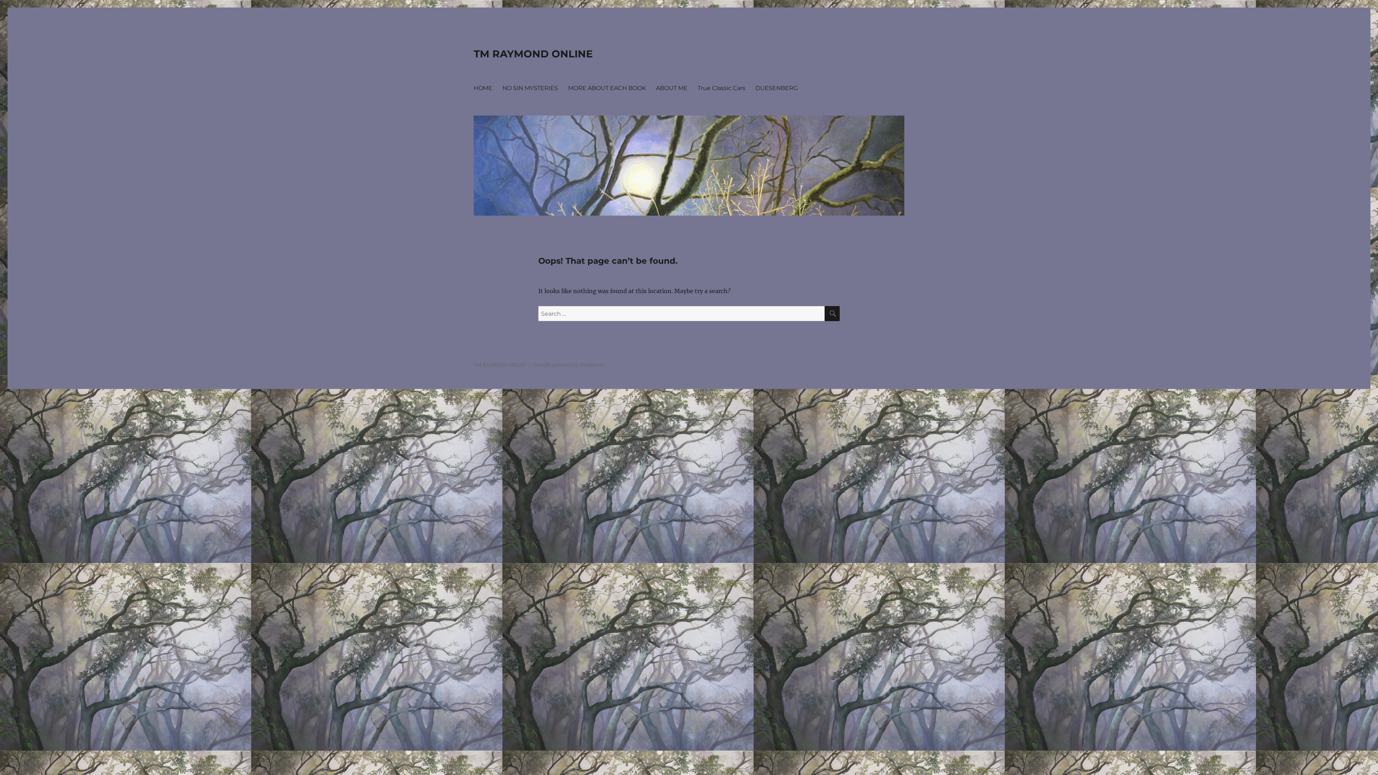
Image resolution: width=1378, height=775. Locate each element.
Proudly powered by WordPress (569, 365)
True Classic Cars (721, 88)
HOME (483, 88)
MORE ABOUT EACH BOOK (607, 88)
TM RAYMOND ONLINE (533, 54)
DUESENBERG (776, 88)
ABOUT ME (672, 88)
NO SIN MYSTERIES (530, 88)
